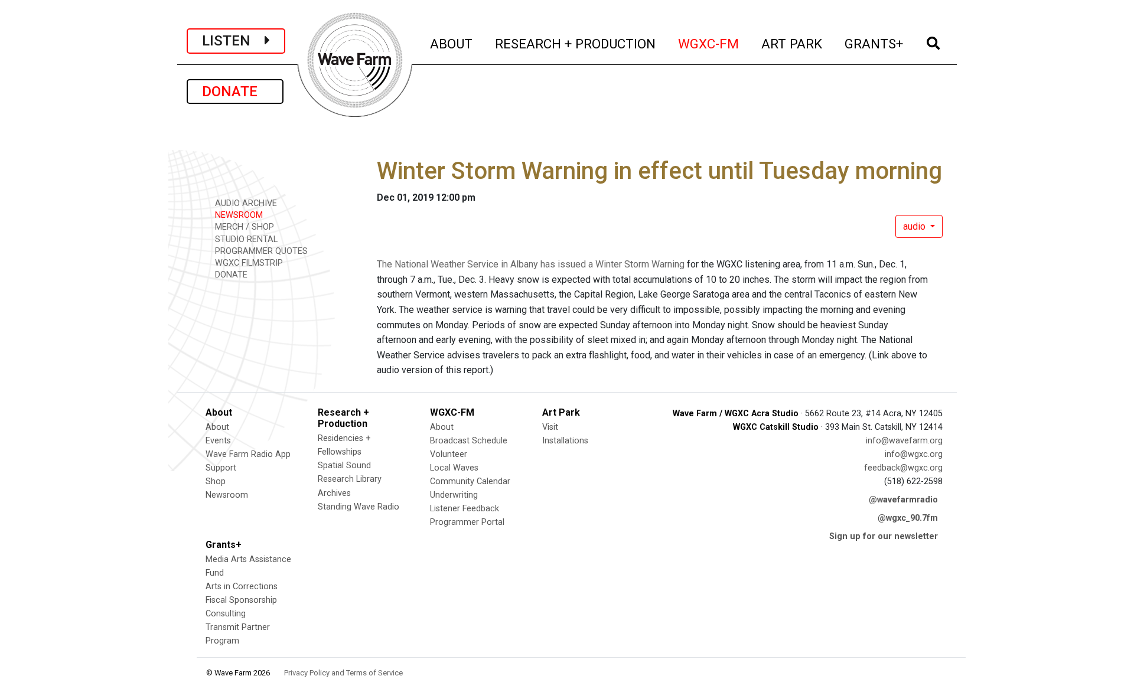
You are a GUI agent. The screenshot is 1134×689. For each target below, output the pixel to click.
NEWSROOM (238, 215)
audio (915, 226)
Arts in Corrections (242, 587)
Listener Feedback (464, 509)
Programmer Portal (467, 522)
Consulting (226, 614)
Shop (216, 481)
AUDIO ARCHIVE (245, 203)
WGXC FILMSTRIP (248, 263)
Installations (565, 441)
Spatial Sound (344, 466)
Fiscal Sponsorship (241, 600)
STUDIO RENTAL (245, 239)
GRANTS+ (874, 43)
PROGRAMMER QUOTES (260, 251)
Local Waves (454, 468)
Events (218, 441)
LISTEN (233, 40)
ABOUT (451, 43)
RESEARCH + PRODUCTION (575, 43)
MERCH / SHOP (243, 227)
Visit (550, 427)
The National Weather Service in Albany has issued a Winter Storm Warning (531, 264)
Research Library (350, 479)
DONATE (235, 91)
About (217, 427)
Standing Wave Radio (358, 507)
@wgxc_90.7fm (908, 518)
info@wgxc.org (914, 454)
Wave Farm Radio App (248, 454)
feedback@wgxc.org (903, 468)
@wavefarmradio (903, 500)
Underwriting (454, 495)
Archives (334, 493)
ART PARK (792, 43)
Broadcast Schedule (468, 441)
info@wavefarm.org (904, 441)
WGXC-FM (709, 43)
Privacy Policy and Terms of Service (343, 672)
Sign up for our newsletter (883, 536)
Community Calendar (470, 481)
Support (221, 468)
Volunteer (448, 454)
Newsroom (227, 495)
